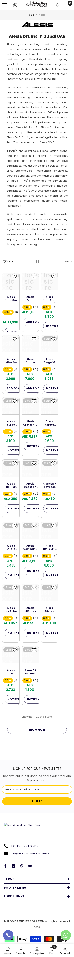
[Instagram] (13, 866)
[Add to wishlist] (14, 276)
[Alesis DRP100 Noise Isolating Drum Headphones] (10, 468)
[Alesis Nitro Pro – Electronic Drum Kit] (49, 281)
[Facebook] (5, 866)
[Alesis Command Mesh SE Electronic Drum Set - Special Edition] (30, 530)
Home (31, 14)
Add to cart (35, 322)
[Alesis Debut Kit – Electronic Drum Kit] (30, 468)
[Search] (58, 5)
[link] (20, 950)
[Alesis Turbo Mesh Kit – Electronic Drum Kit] (30, 281)
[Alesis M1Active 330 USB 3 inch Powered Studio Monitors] (30, 592)
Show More (37, 729)
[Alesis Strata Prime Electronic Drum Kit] (10, 530)
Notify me (53, 388)
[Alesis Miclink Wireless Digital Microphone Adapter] (49, 592)
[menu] (4, 5)
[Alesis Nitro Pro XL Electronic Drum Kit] (10, 343)
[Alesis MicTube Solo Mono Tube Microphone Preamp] (10, 592)
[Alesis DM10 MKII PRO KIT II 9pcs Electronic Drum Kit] (49, 530)
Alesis (42, 14)
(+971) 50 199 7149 (27, 846)
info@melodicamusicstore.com (31, 853)
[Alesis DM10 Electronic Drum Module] (10, 654)
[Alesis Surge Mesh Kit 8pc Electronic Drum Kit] (10, 405)
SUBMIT (37, 801)
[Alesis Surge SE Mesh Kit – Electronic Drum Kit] (49, 343)
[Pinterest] (22, 866)
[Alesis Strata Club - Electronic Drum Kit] (30, 343)
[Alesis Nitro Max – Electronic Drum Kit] (10, 281)
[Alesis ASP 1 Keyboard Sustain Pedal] (49, 468)
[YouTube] (30, 866)
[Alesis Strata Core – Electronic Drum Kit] (49, 405)
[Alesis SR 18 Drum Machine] (30, 654)
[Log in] (15, 5)
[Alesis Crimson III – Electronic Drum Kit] (30, 405)
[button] (37, 261)
